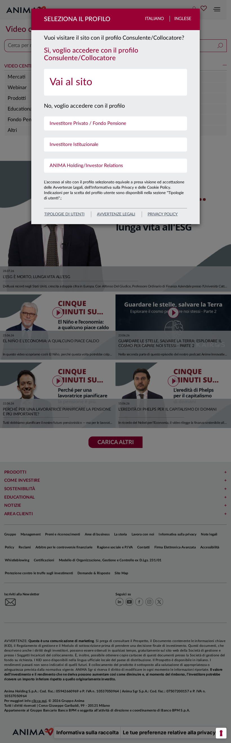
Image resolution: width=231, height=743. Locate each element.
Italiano (154, 19)
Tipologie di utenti (64, 214)
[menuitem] (115, 82)
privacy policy (163, 214)
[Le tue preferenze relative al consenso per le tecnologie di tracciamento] (221, 733)
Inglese (182, 19)
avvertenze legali (116, 214)
